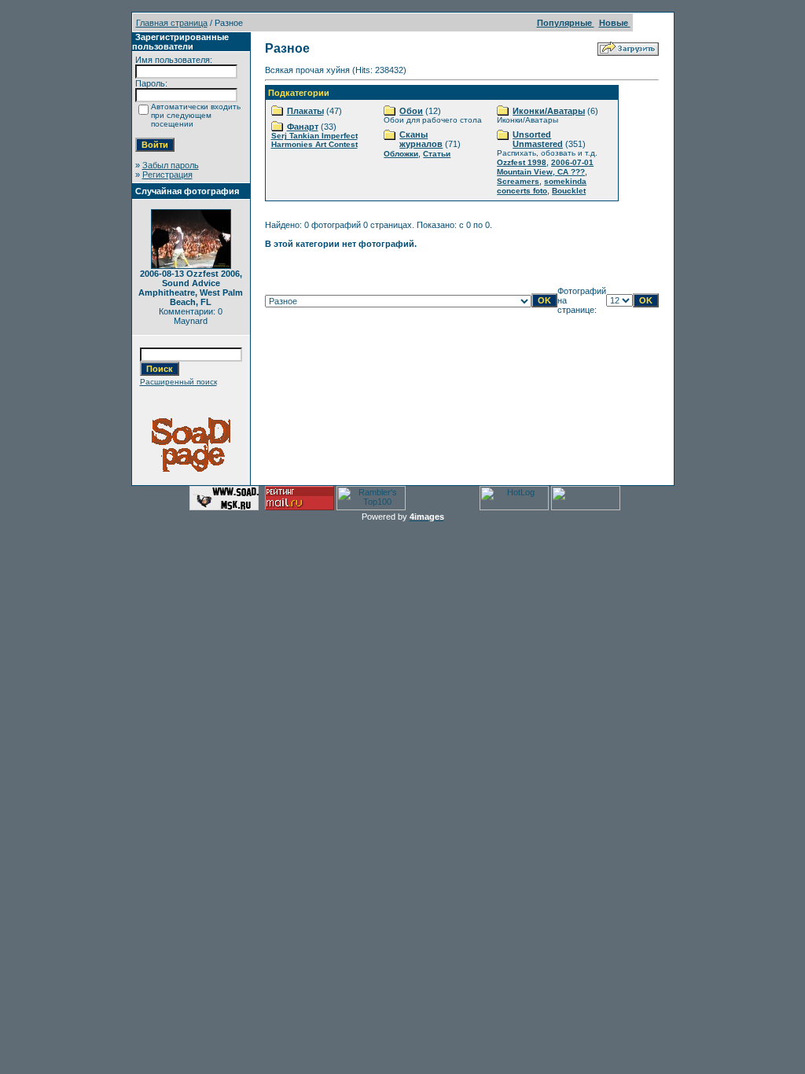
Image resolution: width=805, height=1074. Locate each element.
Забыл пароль (170, 165)
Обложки (401, 153)
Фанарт (302, 126)
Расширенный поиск (178, 381)
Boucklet (569, 190)
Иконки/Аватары (549, 111)
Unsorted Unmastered (538, 139)
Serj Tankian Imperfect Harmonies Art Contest (314, 140)
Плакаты (305, 111)
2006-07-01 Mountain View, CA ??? (545, 167)
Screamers (518, 181)
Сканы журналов (421, 139)
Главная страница (172, 23)
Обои (411, 111)
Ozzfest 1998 (521, 162)
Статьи (436, 153)
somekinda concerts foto (541, 186)
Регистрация (167, 174)
